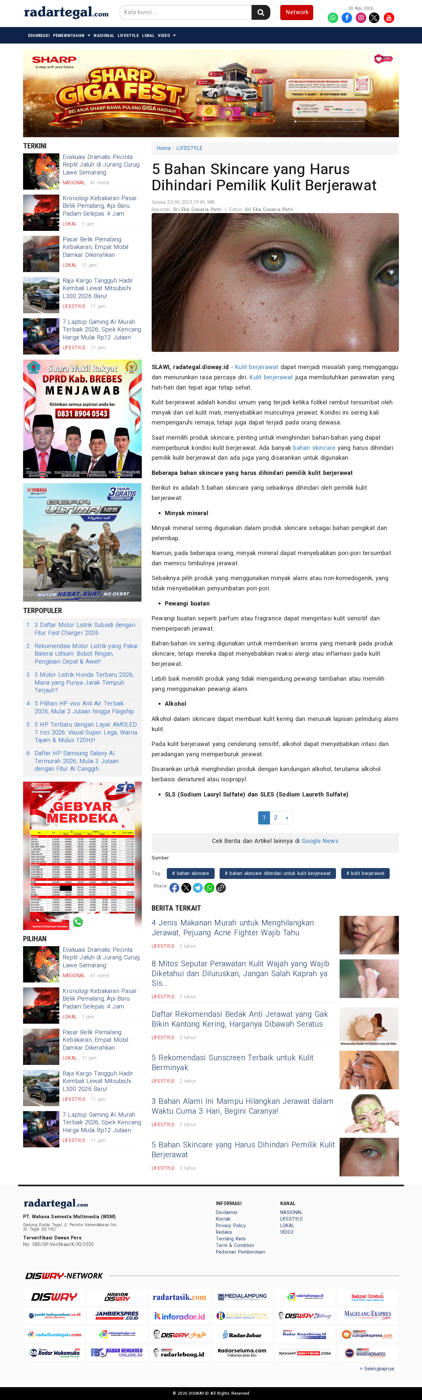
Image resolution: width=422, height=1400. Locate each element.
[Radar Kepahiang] (305, 1334)
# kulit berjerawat (366, 873)
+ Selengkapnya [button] (377, 1368)
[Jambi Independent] (54, 1315)
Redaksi (224, 1232)
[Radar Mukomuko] (54, 1353)
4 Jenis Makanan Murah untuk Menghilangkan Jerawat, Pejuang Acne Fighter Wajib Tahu (233, 928)
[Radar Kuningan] (54, 1334)
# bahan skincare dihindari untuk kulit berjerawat (278, 873)
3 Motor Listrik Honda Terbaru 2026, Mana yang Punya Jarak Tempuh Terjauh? (80, 682)
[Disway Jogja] (179, 1334)
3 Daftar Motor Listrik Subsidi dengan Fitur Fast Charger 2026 (80, 629)
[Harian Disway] (117, 1297)
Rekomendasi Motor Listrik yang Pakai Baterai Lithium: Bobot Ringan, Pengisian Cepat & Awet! (81, 654)
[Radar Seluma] (242, 1353)
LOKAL (148, 35)
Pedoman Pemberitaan (240, 1252)
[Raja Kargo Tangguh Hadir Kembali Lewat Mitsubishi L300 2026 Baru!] (41, 295)
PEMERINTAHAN (68, 35)
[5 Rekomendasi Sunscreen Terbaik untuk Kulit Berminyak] (369, 1070)
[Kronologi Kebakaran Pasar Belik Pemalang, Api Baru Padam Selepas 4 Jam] (41, 213)
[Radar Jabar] (242, 1334)
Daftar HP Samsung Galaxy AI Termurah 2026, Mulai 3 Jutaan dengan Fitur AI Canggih (72, 761)
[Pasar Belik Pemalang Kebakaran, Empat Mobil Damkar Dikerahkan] (41, 254)
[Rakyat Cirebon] (367, 1297)
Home (164, 148)
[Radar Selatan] (367, 1353)
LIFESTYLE (128, 35)
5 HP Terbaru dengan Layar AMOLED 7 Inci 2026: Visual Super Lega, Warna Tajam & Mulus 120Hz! (81, 732)
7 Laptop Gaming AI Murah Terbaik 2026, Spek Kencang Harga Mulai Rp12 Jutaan (102, 330)
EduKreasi (39, 35)
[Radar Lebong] (179, 1353)
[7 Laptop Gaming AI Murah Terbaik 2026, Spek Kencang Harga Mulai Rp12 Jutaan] (41, 336)
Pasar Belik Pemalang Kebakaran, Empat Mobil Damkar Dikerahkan (96, 247)
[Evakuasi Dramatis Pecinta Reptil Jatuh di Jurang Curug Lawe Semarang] (41, 171)
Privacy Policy (231, 1225)
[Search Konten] (261, 12)
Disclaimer (227, 1212)
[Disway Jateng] (305, 1315)
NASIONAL (104, 35)
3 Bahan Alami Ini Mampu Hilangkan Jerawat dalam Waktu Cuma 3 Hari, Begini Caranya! (243, 1106)
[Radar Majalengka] (117, 1334)
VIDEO (164, 35)
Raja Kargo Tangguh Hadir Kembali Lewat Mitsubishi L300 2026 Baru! (98, 288)
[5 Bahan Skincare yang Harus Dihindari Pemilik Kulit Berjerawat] (369, 1157)
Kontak (223, 1219)
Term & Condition (235, 1245)
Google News (320, 841)
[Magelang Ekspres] (367, 1315)
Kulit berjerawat (256, 367)
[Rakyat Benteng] (305, 1353)
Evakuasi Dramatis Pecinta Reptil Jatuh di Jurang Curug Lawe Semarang (101, 165)
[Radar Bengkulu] (117, 1353)
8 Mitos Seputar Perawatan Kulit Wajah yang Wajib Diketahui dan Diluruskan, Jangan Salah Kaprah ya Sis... (240, 973)
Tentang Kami (231, 1238)
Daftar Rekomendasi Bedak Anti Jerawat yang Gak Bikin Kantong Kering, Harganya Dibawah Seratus (240, 1019)
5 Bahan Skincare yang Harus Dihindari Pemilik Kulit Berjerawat (243, 1150)
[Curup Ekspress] (367, 1334)
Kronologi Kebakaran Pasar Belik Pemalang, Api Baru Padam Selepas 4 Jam (100, 206)
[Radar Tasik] (179, 1297)
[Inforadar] (179, 1315)
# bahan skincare (190, 873)
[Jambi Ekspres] (117, 1315)
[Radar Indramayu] (305, 1297)
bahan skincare (314, 448)
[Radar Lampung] (242, 1315)
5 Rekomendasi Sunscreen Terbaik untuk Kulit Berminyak (233, 1062)
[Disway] (54, 1297)
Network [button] (297, 12)
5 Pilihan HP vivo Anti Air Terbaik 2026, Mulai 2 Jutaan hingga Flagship (80, 707)
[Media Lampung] (242, 1297)
